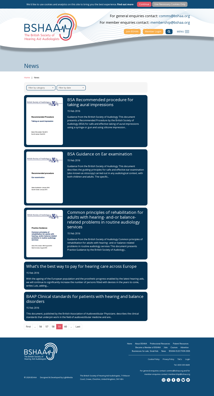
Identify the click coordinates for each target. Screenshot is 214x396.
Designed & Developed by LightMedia (56, 377)
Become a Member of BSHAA (166, 125)
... (35, 326)
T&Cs (179, 359)
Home (27, 77)
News (157, 159)
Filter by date (65, 87)
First (28, 326)
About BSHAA (162, 107)
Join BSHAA (132, 31)
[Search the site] (169, 31)
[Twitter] (168, 380)
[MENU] (187, 31)
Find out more (125, 4)
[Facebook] (173, 380)
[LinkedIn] (178, 380)
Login (187, 359)
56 (40, 326)
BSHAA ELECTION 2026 (167, 165)
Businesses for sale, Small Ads (169, 152)
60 (65, 326)
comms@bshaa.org (174, 15)
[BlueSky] (183, 380)
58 (53, 326)
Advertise (159, 144)
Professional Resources (167, 113)
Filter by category (36, 87)
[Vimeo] (188, 380)
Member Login (153, 31)
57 (47, 326)
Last (78, 326)
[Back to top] (205, 387)
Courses (158, 139)
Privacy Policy (168, 359)
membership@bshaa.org (170, 22)
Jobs (156, 133)
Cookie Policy (153, 359)
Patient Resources (164, 118)
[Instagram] (164, 380)
